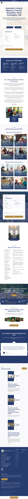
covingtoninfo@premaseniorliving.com (11, 303)
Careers (16, 464)
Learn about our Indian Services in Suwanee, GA (14, 24)
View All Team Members (14, 325)
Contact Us (14, 295)
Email (15, 200)
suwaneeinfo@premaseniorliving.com (6, 458)
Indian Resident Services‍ (21, 64)
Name (5, 200)
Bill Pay (16, 466)
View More (24, 368)
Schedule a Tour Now (14, 497)
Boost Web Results (8, 493)
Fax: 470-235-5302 (3, 460)
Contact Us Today (4, 479)
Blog (22, 452)
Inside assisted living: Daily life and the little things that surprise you (14, 435)
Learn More (5, 69)
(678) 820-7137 (14, 0)
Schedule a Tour (10, 27)
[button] (22, 2)
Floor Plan (18, 27)
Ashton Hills (16, 455)
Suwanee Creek (17, 454)
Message (6, 39)
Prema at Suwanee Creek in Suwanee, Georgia (14, 64)
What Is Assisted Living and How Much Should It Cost (14, 385)
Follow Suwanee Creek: (4, 459)
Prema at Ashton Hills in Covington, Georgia (6, 64)
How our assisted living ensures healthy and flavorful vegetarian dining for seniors (14, 410)
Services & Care (17, 459)
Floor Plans (16, 461)
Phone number (6, 203)
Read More (10, 393)
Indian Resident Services (17, 458)
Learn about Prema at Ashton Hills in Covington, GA (14, 23)
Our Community (17, 452)
